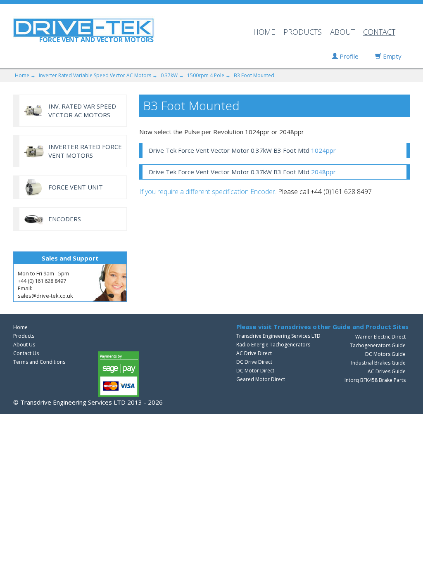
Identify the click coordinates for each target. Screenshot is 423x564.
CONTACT (379, 32)
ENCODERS (64, 219)
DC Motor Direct (255, 370)
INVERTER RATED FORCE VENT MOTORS (85, 150)
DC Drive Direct (254, 361)
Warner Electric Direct (380, 336)
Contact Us (26, 353)
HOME (264, 32)
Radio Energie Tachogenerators (273, 344)
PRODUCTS (302, 32)
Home (20, 327)
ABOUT (342, 32)
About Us (24, 344)
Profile (348, 56)
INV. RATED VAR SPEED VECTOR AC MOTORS (82, 110)
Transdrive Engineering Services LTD (278, 335)
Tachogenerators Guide (378, 345)
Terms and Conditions (39, 361)
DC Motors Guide (385, 354)
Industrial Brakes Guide (378, 362)
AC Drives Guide (387, 371)
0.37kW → (172, 75)
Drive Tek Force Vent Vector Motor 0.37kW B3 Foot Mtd (242, 150)
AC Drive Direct (254, 353)
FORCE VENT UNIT (75, 187)
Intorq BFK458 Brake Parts (375, 380)
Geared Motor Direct (260, 379)
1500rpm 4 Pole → (209, 75)
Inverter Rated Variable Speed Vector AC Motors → (98, 75)
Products (23, 335)
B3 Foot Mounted (254, 75)
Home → (25, 75)
